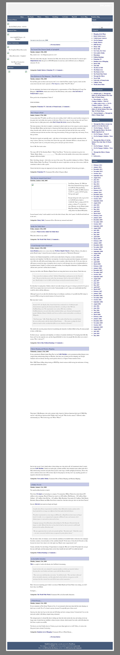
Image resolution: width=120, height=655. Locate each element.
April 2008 (97, 262)
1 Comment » (59, 70)
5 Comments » (59, 343)
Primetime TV (98, 59)
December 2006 (98, 295)
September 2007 (98, 277)
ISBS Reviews (97, 44)
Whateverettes (41, 232)
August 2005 (97, 329)
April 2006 (97, 312)
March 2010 (97, 213)
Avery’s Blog (84, 17)
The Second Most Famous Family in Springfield (45, 49)
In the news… (97, 156)
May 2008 (96, 260)
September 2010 (98, 201)
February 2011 (98, 190)
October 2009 (97, 224)
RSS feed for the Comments (73, 648)
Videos (47, 17)
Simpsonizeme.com (35, 61)
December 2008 (98, 245)
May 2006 (96, 310)
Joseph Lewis (97, 107)
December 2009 (98, 220)
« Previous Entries (55, 45)
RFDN (53, 646)
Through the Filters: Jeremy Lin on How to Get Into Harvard (102, 125)
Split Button (39, 91)
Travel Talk (97, 78)
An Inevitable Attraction (38, 559)
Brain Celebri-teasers (100, 36)
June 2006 (96, 308)
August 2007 (97, 279)
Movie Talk (97, 49)
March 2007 (97, 289)
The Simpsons (56, 84)
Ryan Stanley (97, 99)
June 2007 (96, 283)
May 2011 (96, 184)
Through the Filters (99, 76)
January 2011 (98, 192)
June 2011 (96, 182)
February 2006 (98, 317)
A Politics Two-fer (36, 485)
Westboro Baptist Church (62, 251)
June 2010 (96, 207)
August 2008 (97, 253)
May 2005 (96, 335)
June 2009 (96, 232)
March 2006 (97, 314)
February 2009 (98, 241)
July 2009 (96, 230)
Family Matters (98, 42)
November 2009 (98, 222)
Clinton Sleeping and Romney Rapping (42, 349)
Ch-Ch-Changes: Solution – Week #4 (100, 100)
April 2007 (97, 287)
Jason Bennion (34, 251)
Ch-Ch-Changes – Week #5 (101, 134)
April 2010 (97, 211)
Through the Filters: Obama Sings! (102, 114)
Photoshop (97, 55)
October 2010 (97, 199)
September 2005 (98, 327)
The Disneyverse (98, 70)
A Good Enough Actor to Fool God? (41, 246)
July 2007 (96, 281)
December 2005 (98, 321)
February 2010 (98, 216)
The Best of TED (98, 68)
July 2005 (96, 331)
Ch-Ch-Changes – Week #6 (101, 128)
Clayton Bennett (98, 113)
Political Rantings (99, 57)
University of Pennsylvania (101, 80)
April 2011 (97, 186)
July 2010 (96, 205)
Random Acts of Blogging (101, 61)
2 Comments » (66, 107)
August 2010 (97, 203)
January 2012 (98, 167)
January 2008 (98, 268)
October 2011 (97, 173)
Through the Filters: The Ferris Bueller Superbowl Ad (101, 131)
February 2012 (98, 165)
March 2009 (97, 239)
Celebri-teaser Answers (100, 38)
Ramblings (55, 17)
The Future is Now (99, 72)
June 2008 (96, 258)
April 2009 (97, 237)
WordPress (72, 644)
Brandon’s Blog (95, 17)
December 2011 (98, 169)
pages (40, 494)
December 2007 (98, 270)
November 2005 (98, 323)
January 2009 (98, 243)
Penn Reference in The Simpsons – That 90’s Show (46, 76)
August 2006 (97, 304)
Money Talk (97, 47)
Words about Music (99, 84)
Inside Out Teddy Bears (38, 226)
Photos (39, 17)
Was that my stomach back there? (41, 178)
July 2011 (96, 180)
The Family (31, 17)
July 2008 (96, 255)
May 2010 (96, 209)
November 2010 (98, 197)
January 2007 (98, 293)
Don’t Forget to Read (37, 113)
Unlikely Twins (98, 82)
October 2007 (97, 274)
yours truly (77, 646)
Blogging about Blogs (100, 34)
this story (37, 504)
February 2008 (98, 266)
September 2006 (98, 302)
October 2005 (97, 325)
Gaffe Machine (63, 354)
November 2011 (98, 171)
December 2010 (98, 194)
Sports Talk (97, 63)
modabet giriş (97, 93)
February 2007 (98, 291)
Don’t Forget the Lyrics (59, 122)
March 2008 (97, 264)
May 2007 (96, 285)
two (37, 494)
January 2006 (98, 319)
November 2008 (98, 247)
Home (22, 17)
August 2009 (97, 228)
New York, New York (100, 51)
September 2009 (98, 226)
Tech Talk (96, 66)
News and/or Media (99, 53)
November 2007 (98, 272)
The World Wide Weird (100, 74)
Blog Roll (74, 17)
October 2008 (97, 249)
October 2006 (97, 300)
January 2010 (98, 218)
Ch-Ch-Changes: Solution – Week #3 (102, 149)
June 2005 (96, 333)
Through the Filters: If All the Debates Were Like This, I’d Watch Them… (102, 95)
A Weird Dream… (36, 601)
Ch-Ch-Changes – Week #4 (101, 146)
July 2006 (96, 306)
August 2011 (97, 178)
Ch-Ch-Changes (98, 40)
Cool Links (65, 17)
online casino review (99, 103)
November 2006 (98, 298)
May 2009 (96, 234)
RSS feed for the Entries (51, 648)
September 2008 (98, 251)
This (31, 564)
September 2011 (98, 176)
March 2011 (97, 188)
